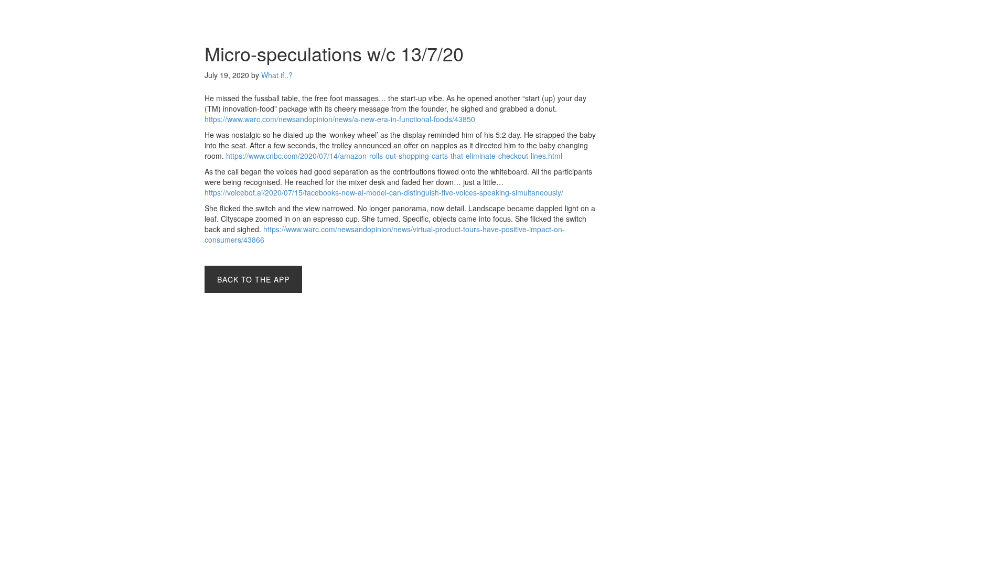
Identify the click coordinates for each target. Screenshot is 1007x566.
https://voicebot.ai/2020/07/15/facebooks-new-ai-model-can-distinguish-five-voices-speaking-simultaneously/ (384, 192)
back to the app (253, 279)
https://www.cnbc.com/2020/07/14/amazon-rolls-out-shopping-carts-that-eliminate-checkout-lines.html (394, 155)
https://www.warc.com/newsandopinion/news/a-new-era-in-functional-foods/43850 (340, 119)
